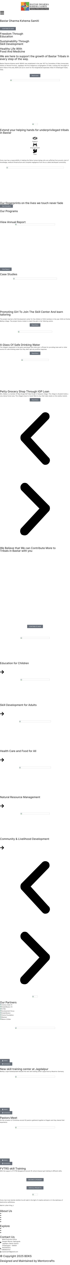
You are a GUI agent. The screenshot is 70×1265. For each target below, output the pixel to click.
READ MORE (4, 668)
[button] (35, 439)
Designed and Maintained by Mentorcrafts (27, 1261)
